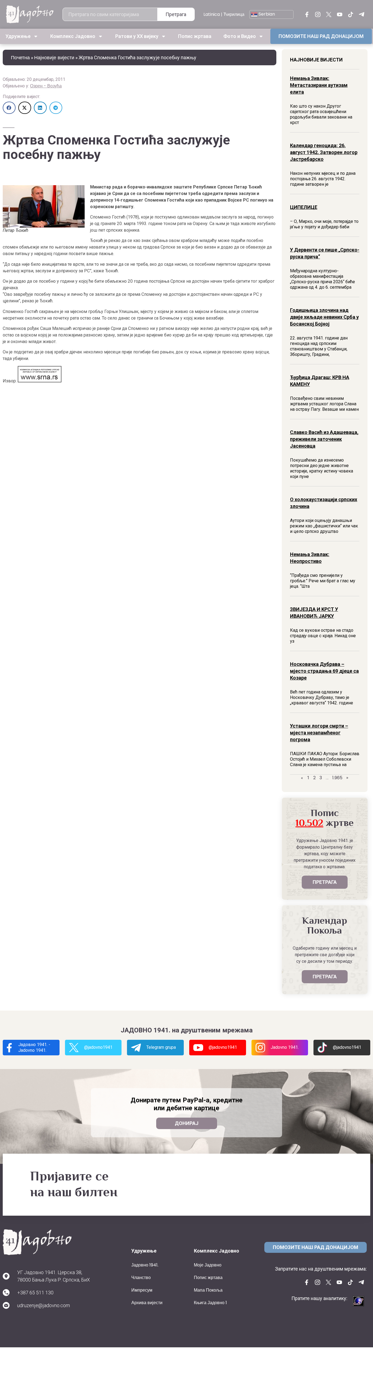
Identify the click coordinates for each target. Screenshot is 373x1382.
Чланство (141, 1277)
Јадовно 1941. (144, 1265)
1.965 (337, 778)
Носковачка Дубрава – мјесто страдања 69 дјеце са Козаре (324, 671)
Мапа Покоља (208, 1290)
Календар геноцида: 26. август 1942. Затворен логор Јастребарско (323, 152)
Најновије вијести (54, 57)
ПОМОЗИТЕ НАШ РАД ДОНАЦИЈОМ (321, 36)
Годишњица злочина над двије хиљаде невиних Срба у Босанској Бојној (324, 317)
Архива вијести (146, 1303)
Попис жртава (194, 36)
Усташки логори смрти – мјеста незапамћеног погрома (319, 732)
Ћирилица (233, 14)
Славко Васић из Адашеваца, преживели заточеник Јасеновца (324, 439)
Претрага (175, 14)
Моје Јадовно (207, 1265)
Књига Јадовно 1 (210, 1303)
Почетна (20, 57)
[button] (9, 108)
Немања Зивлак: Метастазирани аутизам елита (319, 85)
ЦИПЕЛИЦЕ (303, 207)
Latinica (211, 14)
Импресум (141, 1290)
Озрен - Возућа (46, 86)
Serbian (266, 14)
